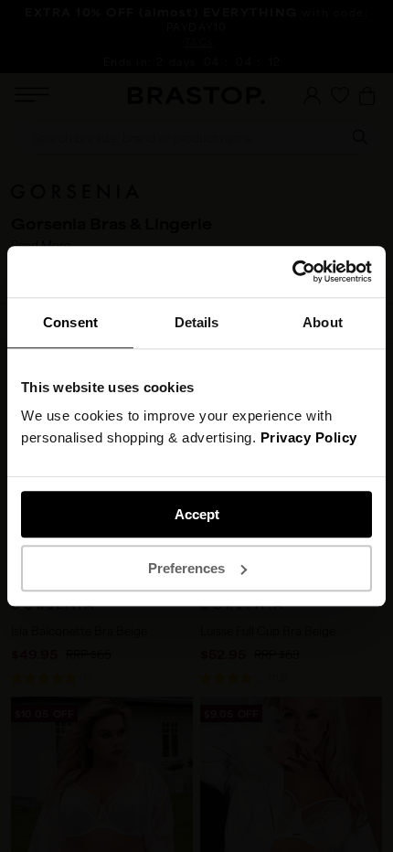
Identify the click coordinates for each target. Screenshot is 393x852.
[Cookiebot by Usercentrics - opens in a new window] (292, 271)
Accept (197, 514)
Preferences (186, 568)
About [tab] (323, 322)
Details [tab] (197, 322)
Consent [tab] (70, 322)
